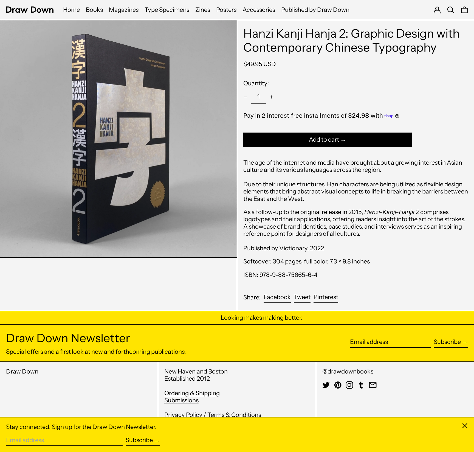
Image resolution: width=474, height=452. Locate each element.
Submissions (181, 400)
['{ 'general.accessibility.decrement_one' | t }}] (245, 97)
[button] (451, 10)
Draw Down (22, 371)
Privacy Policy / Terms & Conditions (212, 415)
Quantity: (256, 83)
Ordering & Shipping (192, 393)
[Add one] (271, 97)
